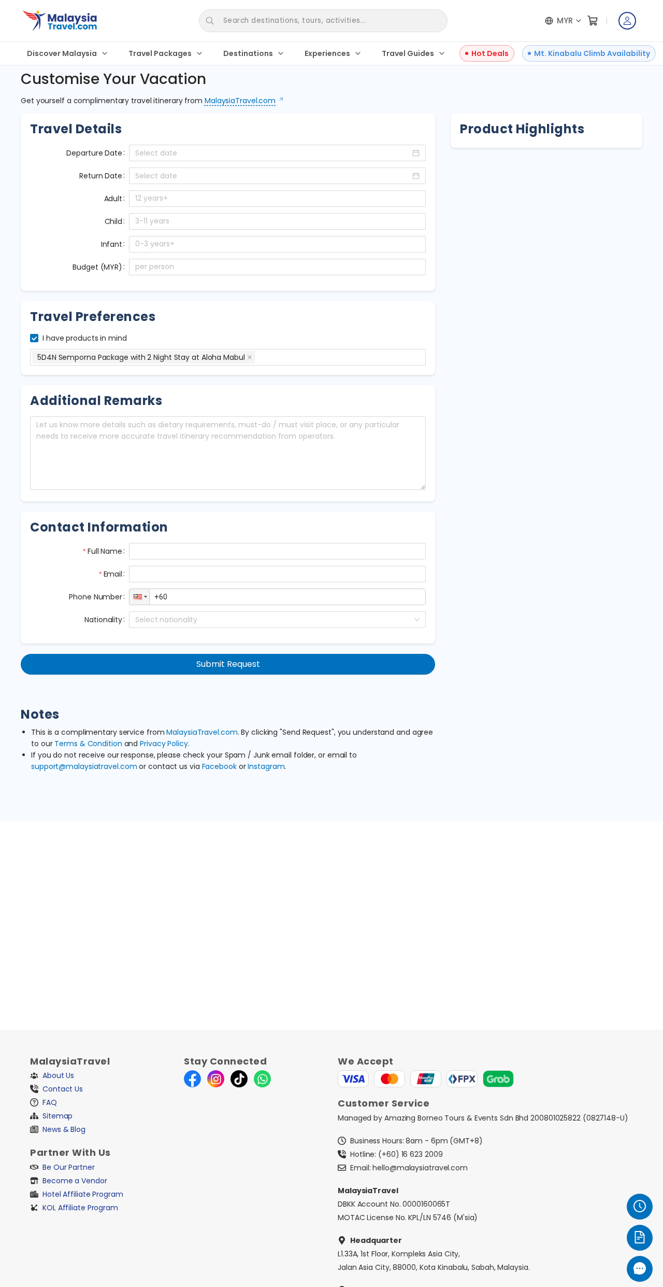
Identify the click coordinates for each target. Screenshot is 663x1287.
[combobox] (258, 357)
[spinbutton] (277, 198)
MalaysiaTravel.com (240, 100)
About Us (58, 1075)
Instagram (266, 766)
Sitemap (57, 1116)
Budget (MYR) (97, 267)
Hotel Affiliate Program (82, 1194)
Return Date (100, 176)
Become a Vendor (74, 1181)
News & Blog (63, 1129)
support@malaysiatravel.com (84, 766)
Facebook (219, 766)
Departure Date (94, 153)
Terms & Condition (88, 743)
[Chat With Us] (640, 1269)
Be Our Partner (68, 1167)
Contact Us (62, 1089)
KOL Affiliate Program (80, 1207)
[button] (419, 195)
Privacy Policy (164, 743)
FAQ (49, 1102)
